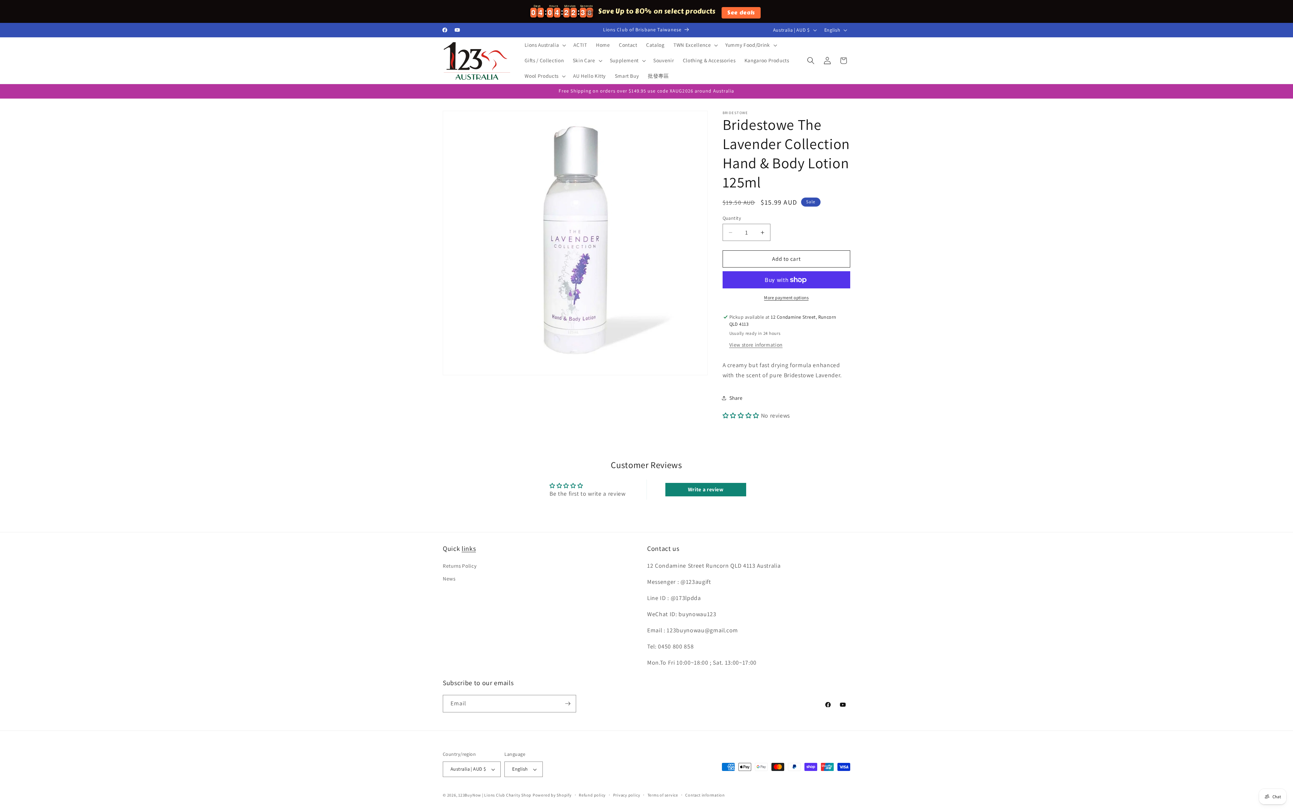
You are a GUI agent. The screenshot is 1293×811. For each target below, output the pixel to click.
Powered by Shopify (552, 795)
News (449, 578)
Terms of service (663, 795)
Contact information (705, 795)
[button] (544, 45)
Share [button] (736, 397)
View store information (756, 344)
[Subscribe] (568, 703)
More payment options (786, 298)
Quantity (732, 218)
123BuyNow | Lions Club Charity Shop (494, 795)
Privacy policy (626, 795)
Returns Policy (459, 565)
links (469, 548)
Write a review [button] (706, 489)
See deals (741, 12)
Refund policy (592, 795)
